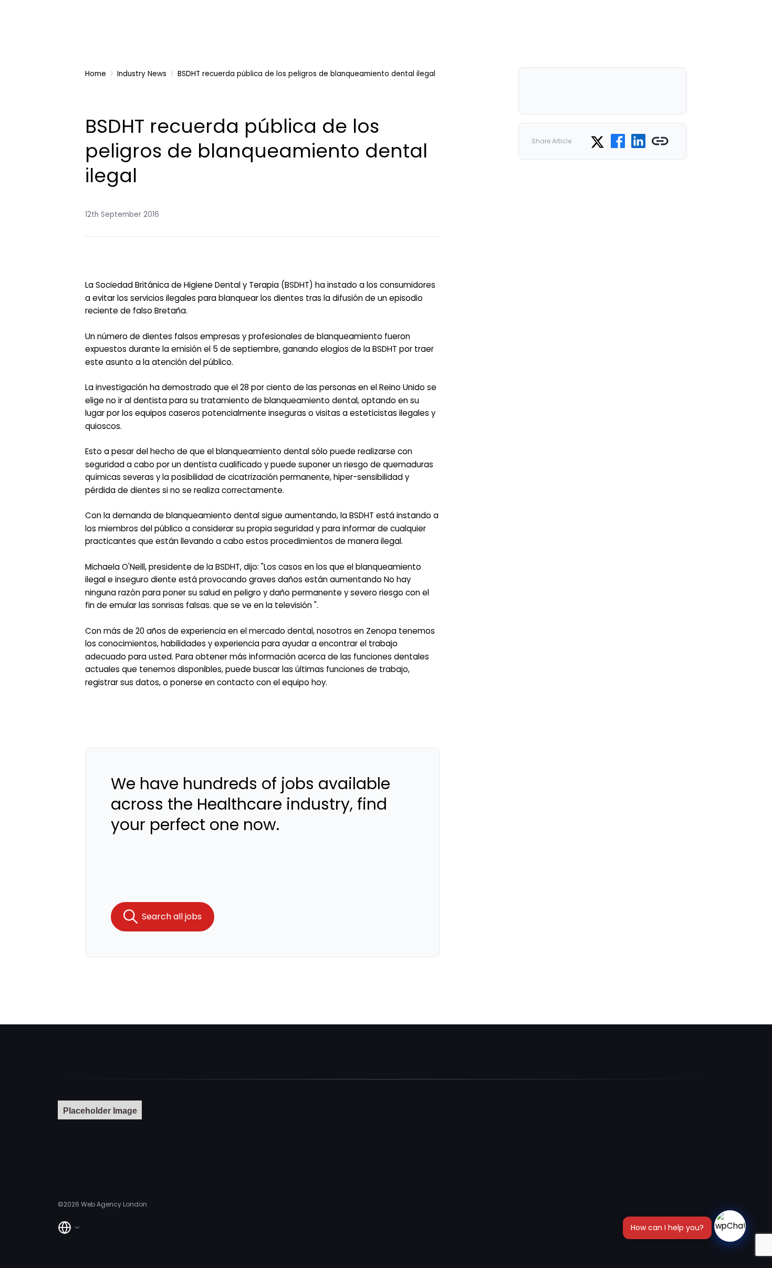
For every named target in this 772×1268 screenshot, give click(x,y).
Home (95, 74)
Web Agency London (114, 1204)
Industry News (141, 74)
